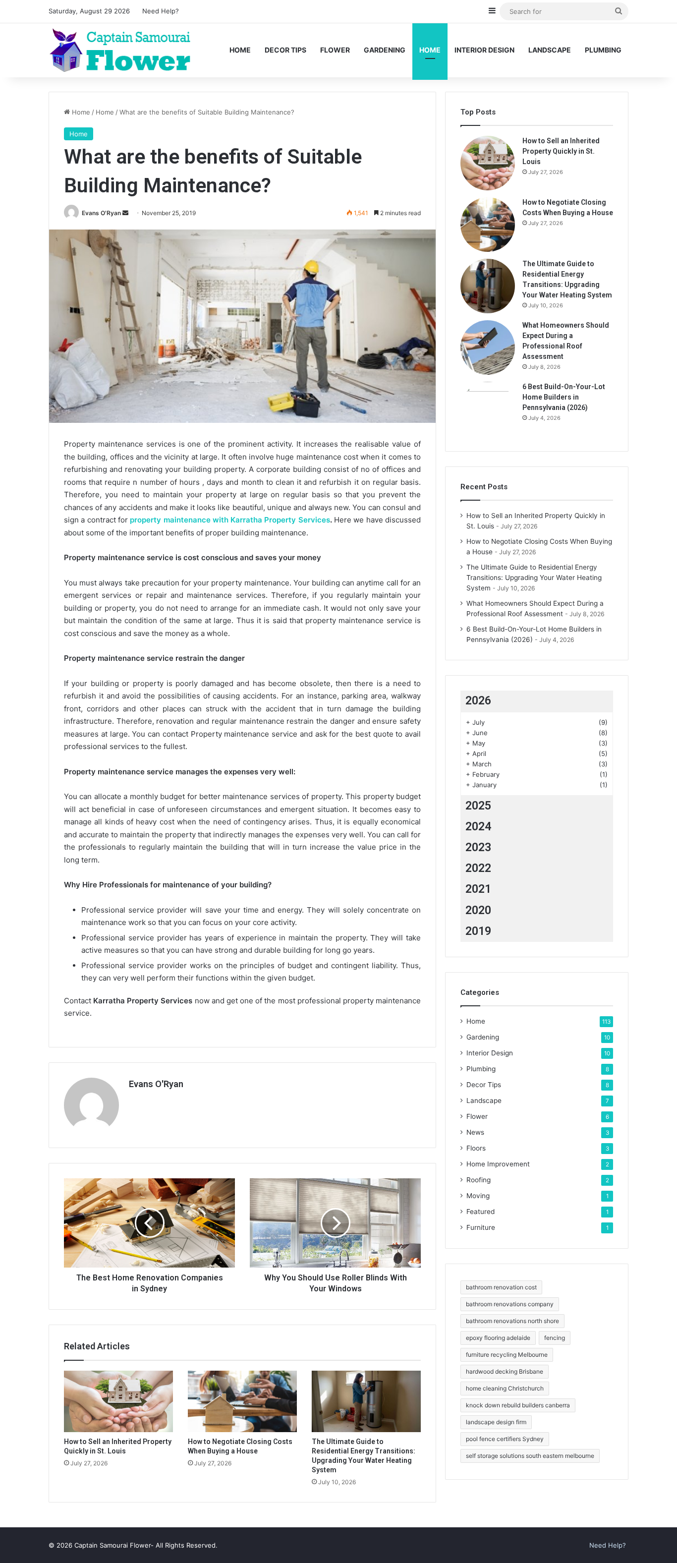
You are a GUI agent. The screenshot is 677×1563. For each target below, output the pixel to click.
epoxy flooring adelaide (498, 1337)
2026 (478, 700)
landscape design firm (496, 1422)
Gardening (384, 50)
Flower (335, 50)
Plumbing (603, 50)
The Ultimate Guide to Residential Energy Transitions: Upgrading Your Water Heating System (534, 577)
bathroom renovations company (510, 1304)
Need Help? (160, 11)
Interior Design (484, 50)
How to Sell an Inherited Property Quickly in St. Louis (561, 151)
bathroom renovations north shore (512, 1321)
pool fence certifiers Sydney (505, 1439)
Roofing (478, 1180)
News (475, 1132)
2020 (478, 910)
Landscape (549, 50)
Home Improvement (498, 1164)
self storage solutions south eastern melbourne (530, 1455)
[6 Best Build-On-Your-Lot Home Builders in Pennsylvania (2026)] (487, 409)
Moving (478, 1196)
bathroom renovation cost (501, 1287)
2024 (478, 826)
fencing (554, 1337)
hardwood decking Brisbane (504, 1371)
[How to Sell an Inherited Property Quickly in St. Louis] (118, 1401)
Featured (480, 1212)
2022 (478, 868)
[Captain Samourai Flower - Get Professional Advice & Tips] (134, 50)
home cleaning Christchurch (505, 1388)
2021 (478, 889)
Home (240, 50)
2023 (478, 847)
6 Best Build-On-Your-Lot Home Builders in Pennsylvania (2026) (563, 397)
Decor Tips (285, 50)
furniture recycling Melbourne (507, 1354)
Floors (476, 1148)
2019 (478, 931)
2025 (478, 805)
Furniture (480, 1227)
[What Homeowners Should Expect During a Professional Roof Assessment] (487, 347)
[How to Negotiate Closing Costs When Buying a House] (242, 1401)
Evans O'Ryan (101, 213)
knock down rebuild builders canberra (518, 1405)
